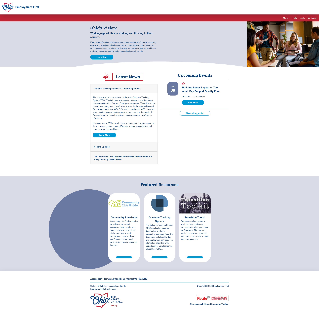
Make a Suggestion (195, 113)
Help (295, 17)
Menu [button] (285, 17)
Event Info (196, 102)
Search (313, 17)
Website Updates (102, 146)
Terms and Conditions (114, 278)
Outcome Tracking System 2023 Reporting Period (117, 88)
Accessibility (96, 278)
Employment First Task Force (103, 288)
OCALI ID (142, 278)
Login (302, 17)
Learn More (101, 57)
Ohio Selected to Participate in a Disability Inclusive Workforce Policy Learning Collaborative (123, 158)
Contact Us (131, 278)
